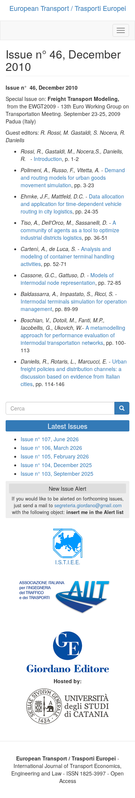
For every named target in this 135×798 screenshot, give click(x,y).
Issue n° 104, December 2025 (56, 465)
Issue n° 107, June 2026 (50, 439)
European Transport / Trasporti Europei (67, 8)
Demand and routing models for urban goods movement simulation (73, 177)
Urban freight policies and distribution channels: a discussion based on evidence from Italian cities (74, 373)
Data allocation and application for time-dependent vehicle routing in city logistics (72, 203)
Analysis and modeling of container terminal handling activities (67, 256)
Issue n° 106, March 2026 (51, 447)
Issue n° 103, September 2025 (57, 473)
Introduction (48, 158)
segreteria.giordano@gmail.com (88, 505)
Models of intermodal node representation (67, 278)
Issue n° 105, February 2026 (55, 456)
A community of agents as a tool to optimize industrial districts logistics (70, 230)
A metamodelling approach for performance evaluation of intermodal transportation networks (73, 335)
